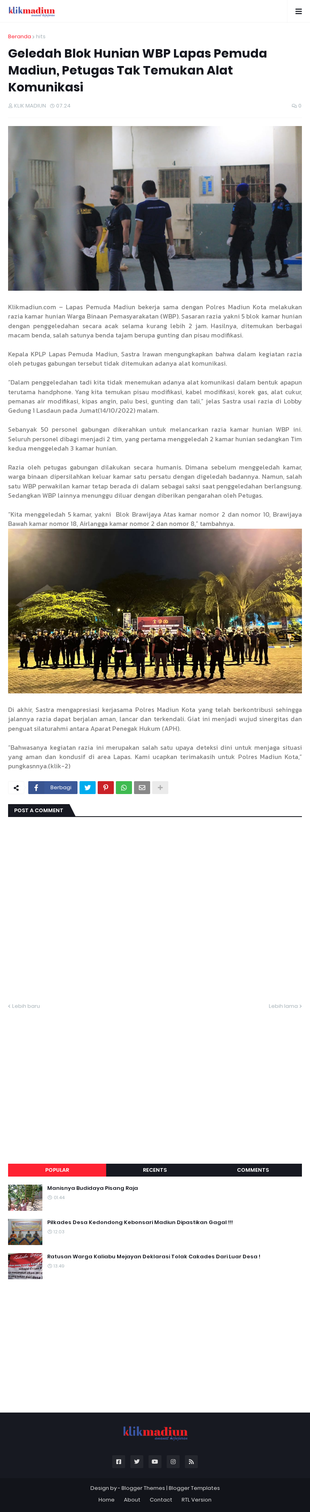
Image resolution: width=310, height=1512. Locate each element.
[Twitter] (88, 787)
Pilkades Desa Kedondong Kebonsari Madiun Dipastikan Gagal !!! (140, 1222)
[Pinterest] (106, 787)
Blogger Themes (143, 1488)
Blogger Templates (194, 1488)
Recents (155, 1170)
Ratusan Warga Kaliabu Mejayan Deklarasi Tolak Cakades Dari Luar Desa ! (153, 1256)
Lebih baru (26, 1006)
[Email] (142, 787)
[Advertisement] (155, 1077)
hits (41, 36)
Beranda (19, 36)
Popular (57, 1170)
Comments (253, 1170)
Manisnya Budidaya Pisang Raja (92, 1188)
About (132, 1500)
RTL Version (197, 1500)
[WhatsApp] (124, 787)
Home (106, 1500)
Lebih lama (283, 1006)
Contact (161, 1500)
